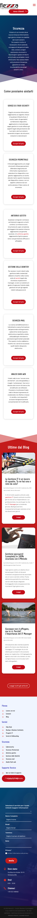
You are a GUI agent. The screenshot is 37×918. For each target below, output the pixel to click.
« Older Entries (7, 677)
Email (7, 824)
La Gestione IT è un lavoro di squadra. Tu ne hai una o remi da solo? (18, 481)
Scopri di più (18, 144)
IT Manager (12, 504)
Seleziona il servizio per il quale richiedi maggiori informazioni (17, 807)
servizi (17, 278)
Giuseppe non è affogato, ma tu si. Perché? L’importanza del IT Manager (18, 631)
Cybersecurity (25, 488)
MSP (30, 488)
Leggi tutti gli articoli (18, 686)
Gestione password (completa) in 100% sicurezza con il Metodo (16, 556)
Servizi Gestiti (7, 490)
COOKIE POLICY (24, 915)
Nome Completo (11, 816)
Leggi (18, 517)
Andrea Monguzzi (9, 488)
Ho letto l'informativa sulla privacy (18, 853)
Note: (7, 841)
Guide (30, 563)
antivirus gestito (23, 234)
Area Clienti (18, 11)
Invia (11, 861)
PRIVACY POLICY (13, 915)
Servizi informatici (15, 490)
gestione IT (9, 497)
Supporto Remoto (15, 778)
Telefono (8, 833)
